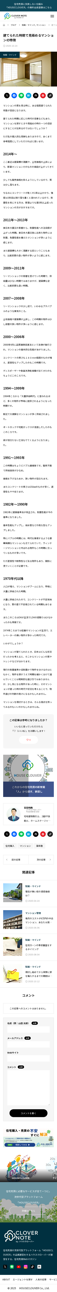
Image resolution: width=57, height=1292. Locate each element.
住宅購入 (10, 845)
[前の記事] (15, 859)
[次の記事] (41, 859)
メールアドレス (18, 1038)
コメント (14, 1067)
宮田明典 (28, 808)
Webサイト (13, 1052)
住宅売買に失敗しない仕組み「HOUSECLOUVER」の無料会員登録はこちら (28, 5)
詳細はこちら (28, 1210)
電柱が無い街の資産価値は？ (37, 893)
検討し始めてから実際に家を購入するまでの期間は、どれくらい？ (38, 974)
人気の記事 (41, 1279)
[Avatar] (13, 814)
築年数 (39, 845)
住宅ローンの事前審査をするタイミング (38, 947)
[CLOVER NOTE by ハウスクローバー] (15, 16)
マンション (41, 25)
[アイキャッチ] (12, 892)
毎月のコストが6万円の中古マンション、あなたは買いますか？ (39, 920)
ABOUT (6, 1279)
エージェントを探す (23, 1279)
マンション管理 (33, 913)
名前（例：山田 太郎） (21, 1023)
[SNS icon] (5, 1267)
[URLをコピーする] (50, 95)
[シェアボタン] (7, 95)
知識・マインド (28, 25)
